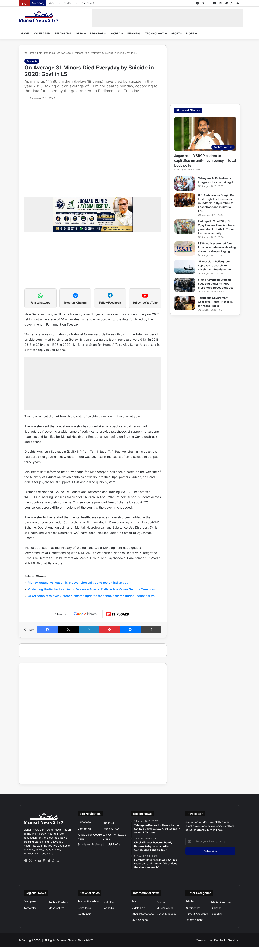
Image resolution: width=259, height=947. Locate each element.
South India (84, 913)
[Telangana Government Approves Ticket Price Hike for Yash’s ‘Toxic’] (184, 303)
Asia (134, 901)
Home (25, 33)
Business (133, 33)
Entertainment (194, 919)
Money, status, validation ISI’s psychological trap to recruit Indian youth (79, 582)
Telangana (63, 33)
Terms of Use (204, 940)
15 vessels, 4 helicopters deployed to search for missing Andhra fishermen (215, 265)
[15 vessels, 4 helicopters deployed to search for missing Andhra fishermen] (184, 267)
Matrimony (38, 3)
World (115, 33)
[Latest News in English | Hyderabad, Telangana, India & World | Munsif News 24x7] (39, 16)
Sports (176, 33)
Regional (97, 33)
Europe (160, 902)
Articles (190, 901)
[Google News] (85, 614)
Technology (154, 33)
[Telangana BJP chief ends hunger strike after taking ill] (184, 183)
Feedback (220, 940)
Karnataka (30, 908)
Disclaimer (233, 940)
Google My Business (90, 844)
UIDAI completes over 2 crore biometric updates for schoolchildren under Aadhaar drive (91, 596)
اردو (24, 3)
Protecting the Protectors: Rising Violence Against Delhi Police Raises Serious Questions (92, 589)
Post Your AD (88, 3)
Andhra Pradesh (58, 902)
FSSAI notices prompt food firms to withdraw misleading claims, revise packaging (217, 247)
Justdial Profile (111, 844)
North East (109, 902)
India (79, 33)
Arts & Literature (220, 902)
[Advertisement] (167, 17)
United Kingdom (166, 913)
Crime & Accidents (196, 913)
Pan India (49, 52)
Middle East (138, 908)
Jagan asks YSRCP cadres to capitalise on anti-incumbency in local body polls (205, 160)
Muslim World (164, 908)
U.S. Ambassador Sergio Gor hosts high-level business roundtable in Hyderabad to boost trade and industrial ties (216, 203)
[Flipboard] (117, 614)
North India (84, 908)
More (190, 33)
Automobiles (192, 908)
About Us (54, 3)
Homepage (84, 821)
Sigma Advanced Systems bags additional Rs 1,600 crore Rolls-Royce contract (215, 283)
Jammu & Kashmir (89, 901)
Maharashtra (56, 908)
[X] (30, 860)
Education (216, 913)
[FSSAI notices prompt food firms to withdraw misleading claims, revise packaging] (184, 248)
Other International (142, 913)
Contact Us (70, 3)
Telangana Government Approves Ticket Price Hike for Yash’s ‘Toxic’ (215, 301)
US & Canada (139, 919)
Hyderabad (42, 33)
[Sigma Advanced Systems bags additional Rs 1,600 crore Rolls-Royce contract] (184, 285)
